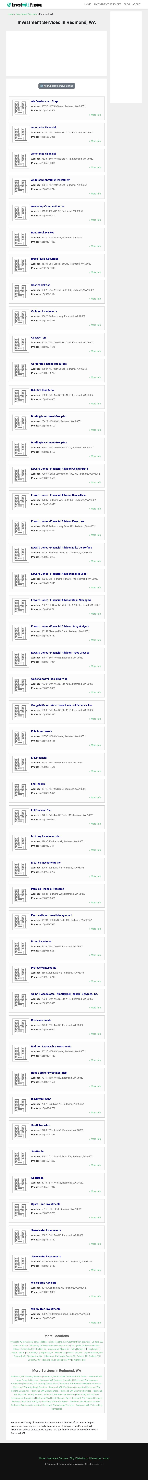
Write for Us (82, 1458)
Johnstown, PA (51, 1356)
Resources (95, 1458)
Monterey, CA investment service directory (50, 1345)
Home (87, 4)
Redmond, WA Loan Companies (26, 1405)
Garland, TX (94, 1356)
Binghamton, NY (34, 1356)
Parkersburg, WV (63, 1360)
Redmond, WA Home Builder (54, 1401)
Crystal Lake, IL (18, 1352)
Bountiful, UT (34, 1360)
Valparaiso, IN (46, 1352)
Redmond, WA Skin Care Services (75, 1391)
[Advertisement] (57, 53)
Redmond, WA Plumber (54, 1376)
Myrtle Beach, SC (67, 1356)
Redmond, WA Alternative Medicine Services (80, 1383)
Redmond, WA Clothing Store (44, 1391)
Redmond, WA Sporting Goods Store (40, 1383)
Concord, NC (19, 1356)
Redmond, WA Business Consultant (56, 1380)
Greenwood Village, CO (58, 1349)
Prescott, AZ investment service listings (29, 1342)
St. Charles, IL (32, 1352)
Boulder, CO (41, 1349)
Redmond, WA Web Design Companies (67, 1387)
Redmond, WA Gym (31, 1401)
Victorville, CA (27, 1349)
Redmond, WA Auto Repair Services (30, 1387)
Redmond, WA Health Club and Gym (53, 1398)
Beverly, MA (60, 1352)
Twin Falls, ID (93, 1349)
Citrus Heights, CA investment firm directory (69, 1342)
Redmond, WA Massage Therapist (58, 1405)
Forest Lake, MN (74, 1352)
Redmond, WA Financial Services (59, 1394)
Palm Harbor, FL (78, 1349)
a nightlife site (78, 1360)
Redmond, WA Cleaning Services (26, 1376)
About (136, 4)
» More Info (95, 114)
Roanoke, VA (48, 1360)
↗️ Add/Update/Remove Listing (56, 85)
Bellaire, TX (82, 1356)
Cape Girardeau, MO (93, 1352)
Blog (127, 4)
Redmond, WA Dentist (77, 1376)
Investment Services (107, 4)
